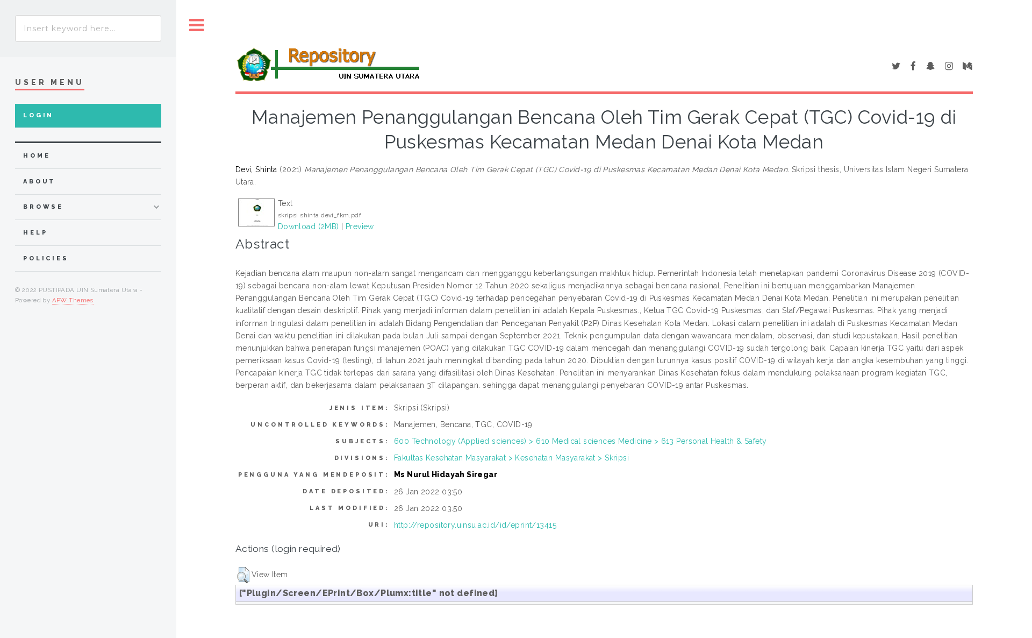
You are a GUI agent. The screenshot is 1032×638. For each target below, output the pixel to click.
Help (35, 232)
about (39, 181)
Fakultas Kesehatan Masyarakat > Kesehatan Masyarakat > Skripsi (511, 457)
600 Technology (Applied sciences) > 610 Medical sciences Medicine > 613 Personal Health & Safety (580, 441)
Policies (46, 258)
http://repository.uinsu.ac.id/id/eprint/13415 (475, 525)
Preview (360, 226)
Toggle (196, 25)
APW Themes (73, 300)
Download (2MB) (308, 226)
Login (38, 115)
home (36, 155)
